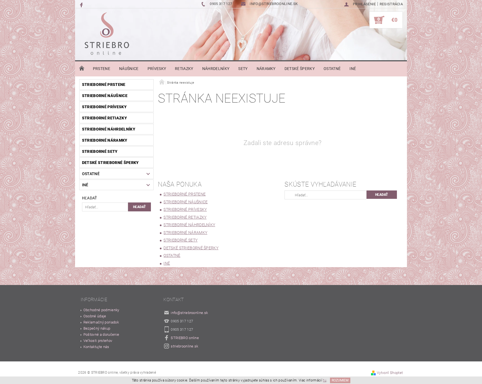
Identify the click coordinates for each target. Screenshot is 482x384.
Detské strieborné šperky (110, 162)
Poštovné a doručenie (101, 334)
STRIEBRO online (185, 338)
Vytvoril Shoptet (390, 373)
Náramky (266, 68)
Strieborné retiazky (104, 118)
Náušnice (129, 68)
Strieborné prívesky (104, 107)
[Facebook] (82, 5)
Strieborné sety (100, 151)
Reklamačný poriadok (101, 322)
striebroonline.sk (184, 346)
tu (324, 380)
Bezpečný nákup (96, 328)
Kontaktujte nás (96, 347)
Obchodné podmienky (101, 310)
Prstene (101, 68)
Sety (242, 68)
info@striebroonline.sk (189, 313)
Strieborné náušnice (104, 95)
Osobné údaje (94, 316)
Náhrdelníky (216, 68)
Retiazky (184, 68)
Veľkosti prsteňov (97, 341)
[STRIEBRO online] (106, 35)
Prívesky (157, 68)
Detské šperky (300, 68)
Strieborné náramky (104, 140)
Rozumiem (340, 380)
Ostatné (332, 68)
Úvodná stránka (81, 68)
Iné (353, 68)
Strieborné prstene (104, 84)
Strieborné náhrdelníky (108, 129)
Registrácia (391, 4)
